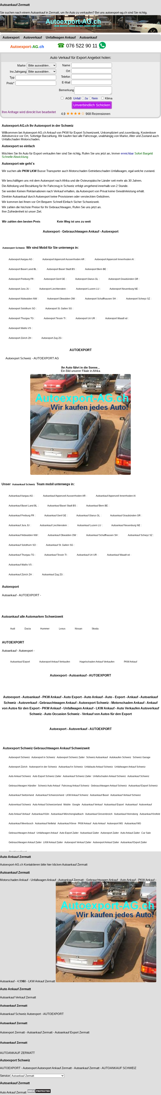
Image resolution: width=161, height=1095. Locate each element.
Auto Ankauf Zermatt (15, 856)
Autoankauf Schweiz (13, 1014)
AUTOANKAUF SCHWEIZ (119, 1068)
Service (5, 1075)
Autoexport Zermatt (12, 1032)
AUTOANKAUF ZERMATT (17, 1052)
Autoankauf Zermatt (15, 4)
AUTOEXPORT (53, 1014)
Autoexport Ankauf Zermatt (54, 1068)
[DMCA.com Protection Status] (39, 1091)
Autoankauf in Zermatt (45, 12)
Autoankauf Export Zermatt (72, 1032)
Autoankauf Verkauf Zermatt (18, 997)
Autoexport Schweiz (15, 1060)
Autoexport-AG (9, 864)
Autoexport (34, 1014)
